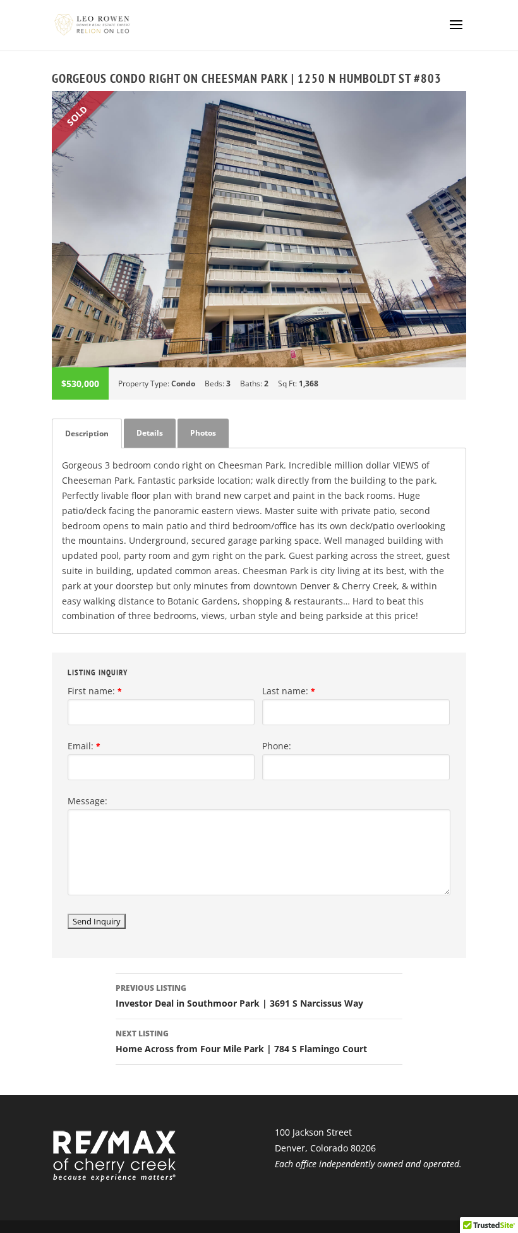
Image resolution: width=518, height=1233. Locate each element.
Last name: (288, 691)
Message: (87, 801)
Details (149, 432)
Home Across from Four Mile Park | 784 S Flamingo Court (241, 1041)
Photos (203, 432)
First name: (95, 691)
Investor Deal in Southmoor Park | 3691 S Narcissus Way (239, 996)
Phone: (276, 746)
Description (87, 433)
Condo (183, 383)
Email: (84, 746)
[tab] (87, 433)
